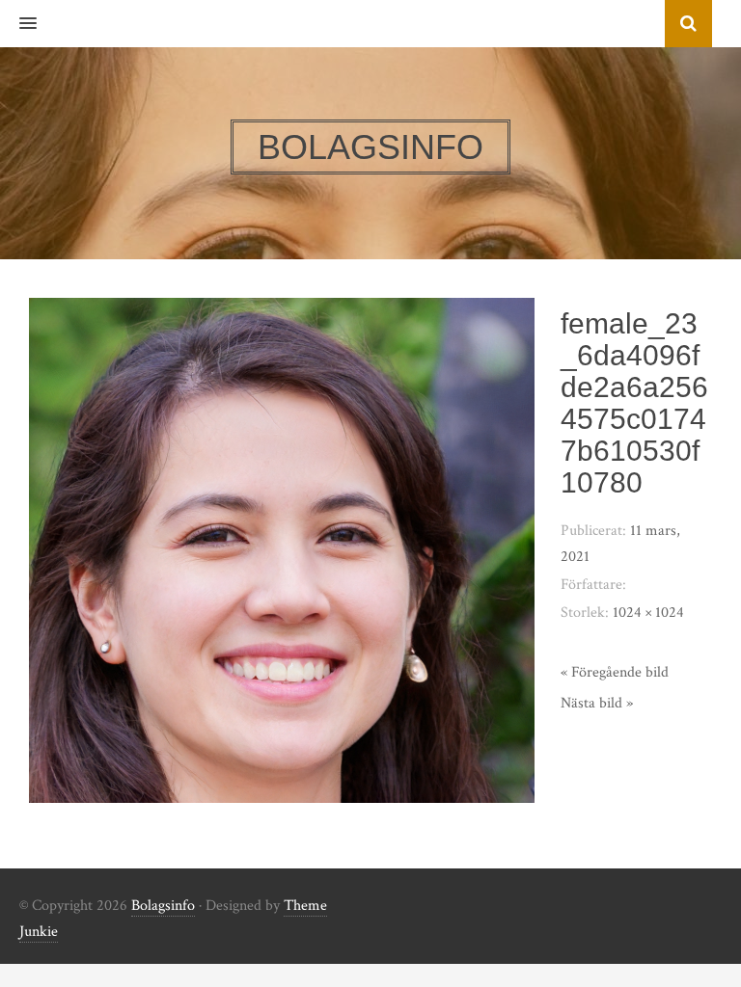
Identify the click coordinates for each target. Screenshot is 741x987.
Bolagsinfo (163, 905)
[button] (18, 24)
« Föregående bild (615, 672)
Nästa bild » (597, 703)
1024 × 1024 (648, 612)
